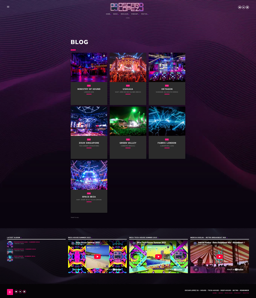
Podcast (134, 14)
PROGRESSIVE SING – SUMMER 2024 (27, 242)
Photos (144, 14)
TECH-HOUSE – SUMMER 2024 (24, 256)
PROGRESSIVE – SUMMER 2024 (25, 249)
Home (108, 14)
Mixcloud (124, 14)
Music (115, 14)
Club (89, 85)
